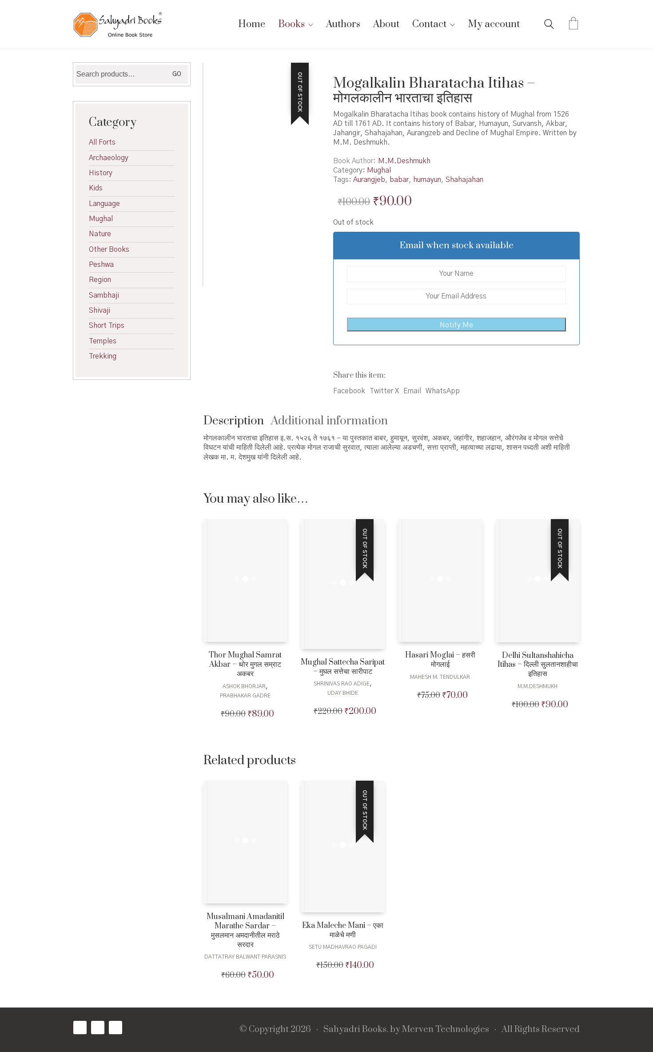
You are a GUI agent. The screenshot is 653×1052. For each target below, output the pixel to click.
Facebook (349, 391)
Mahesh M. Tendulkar (440, 677)
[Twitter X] (97, 1027)
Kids (96, 188)
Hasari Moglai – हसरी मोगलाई (440, 660)
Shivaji (99, 310)
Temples (102, 341)
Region (100, 279)
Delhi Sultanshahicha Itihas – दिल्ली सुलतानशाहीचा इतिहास (538, 665)
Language (104, 203)
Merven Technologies (445, 1029)
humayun (427, 179)
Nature (100, 234)
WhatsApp (443, 391)
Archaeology (108, 157)
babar (399, 179)
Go (176, 74)
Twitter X (384, 391)
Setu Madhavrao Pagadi (343, 947)
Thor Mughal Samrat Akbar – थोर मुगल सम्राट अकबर (245, 664)
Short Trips (106, 325)
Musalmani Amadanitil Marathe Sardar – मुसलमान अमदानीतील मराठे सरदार (245, 930)
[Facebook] (80, 1027)
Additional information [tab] (329, 421)
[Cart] (573, 24)
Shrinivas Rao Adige (342, 683)
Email (412, 391)
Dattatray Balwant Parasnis (245, 956)
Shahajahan (464, 179)
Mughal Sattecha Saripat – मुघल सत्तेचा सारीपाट (343, 667)
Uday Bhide (342, 693)
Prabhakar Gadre (245, 695)
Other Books (109, 249)
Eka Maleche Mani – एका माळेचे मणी (342, 930)
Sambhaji (104, 295)
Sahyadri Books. (355, 1029)
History (100, 173)
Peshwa (101, 264)
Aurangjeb (369, 179)
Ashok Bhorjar (244, 686)
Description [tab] (233, 421)
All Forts (102, 142)
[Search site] (549, 25)
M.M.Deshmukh (404, 161)
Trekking (102, 356)
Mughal (379, 170)
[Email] (115, 1027)
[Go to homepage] (117, 24)
